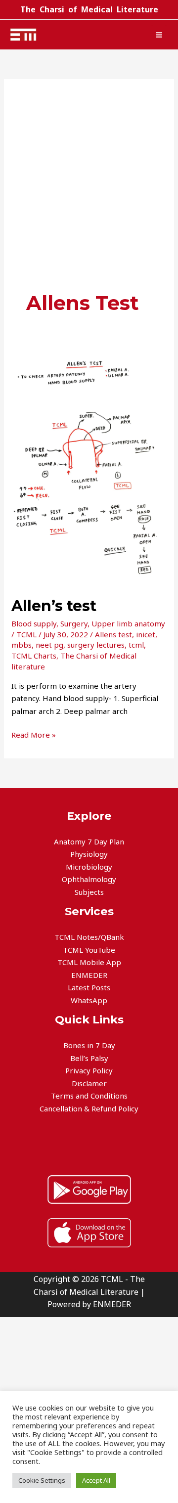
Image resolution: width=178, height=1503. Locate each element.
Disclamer (89, 1083)
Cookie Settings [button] (41, 1480)
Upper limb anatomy (128, 623)
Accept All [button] (96, 1480)
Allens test (113, 634)
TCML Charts (33, 656)
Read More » (33, 734)
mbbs (21, 645)
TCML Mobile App (89, 962)
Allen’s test (53, 606)
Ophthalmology (89, 879)
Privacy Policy (89, 1070)
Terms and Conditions (89, 1096)
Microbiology (89, 867)
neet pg (49, 645)
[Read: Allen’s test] (89, 468)
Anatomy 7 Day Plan (89, 841)
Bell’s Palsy (89, 1058)
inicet (145, 634)
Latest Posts (89, 987)
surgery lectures (96, 645)
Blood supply (33, 623)
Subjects (89, 892)
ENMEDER (89, 975)
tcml (136, 645)
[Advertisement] (89, 195)
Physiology (89, 854)
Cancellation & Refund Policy (89, 1108)
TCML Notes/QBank (89, 937)
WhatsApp (89, 1000)
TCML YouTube (89, 950)
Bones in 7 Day (89, 1045)
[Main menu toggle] (159, 34)
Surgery (74, 623)
